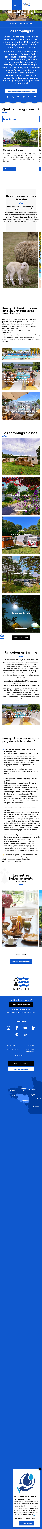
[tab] (19, 119)
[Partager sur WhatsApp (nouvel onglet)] (24, 97)
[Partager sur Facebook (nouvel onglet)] (7, 97)
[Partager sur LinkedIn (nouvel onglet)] (18, 97)
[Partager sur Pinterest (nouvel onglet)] (29, 97)
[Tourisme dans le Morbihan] (26, 5)
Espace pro (30, 1045)
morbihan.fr (21, 1055)
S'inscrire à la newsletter (21, 1004)
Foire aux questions (21, 1069)
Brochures (12, 1045)
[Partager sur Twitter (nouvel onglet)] (13, 97)
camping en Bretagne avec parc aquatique (21, 685)
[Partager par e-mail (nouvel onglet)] (35, 97)
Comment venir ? (21, 1063)
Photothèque (12, 1049)
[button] (32, 30)
